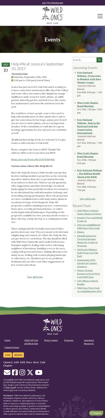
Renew (18, 355)
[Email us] (7, 374)
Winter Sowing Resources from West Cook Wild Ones (88, 273)
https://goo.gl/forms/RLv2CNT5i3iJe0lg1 (33, 159)
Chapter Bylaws (11, 347)
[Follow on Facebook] (14, 374)
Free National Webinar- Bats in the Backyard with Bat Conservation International (88, 126)
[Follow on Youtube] (38, 374)
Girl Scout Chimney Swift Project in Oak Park (87, 252)
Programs (68, 340)
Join (44, 2)
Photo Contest (51, 340)
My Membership (55, 2)
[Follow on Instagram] (22, 374)
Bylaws (80, 232)
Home (7, 340)
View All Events (35, 277)
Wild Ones (9, 387)
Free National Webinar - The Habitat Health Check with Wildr (89, 173)
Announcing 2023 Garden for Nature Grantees (87, 263)
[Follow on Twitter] (30, 374)
